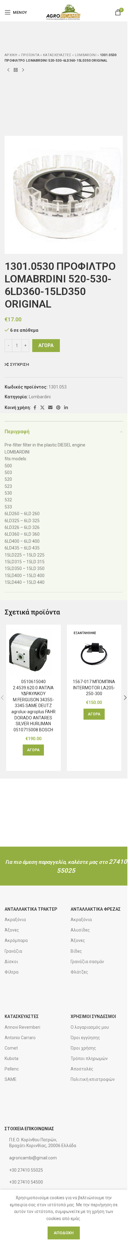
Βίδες (76, 951)
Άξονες (12, 930)
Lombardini (85, 55)
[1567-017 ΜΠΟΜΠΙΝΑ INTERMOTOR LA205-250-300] (94, 652)
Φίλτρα (11, 972)
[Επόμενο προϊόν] (23, 70)
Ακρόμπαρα (16, 940)
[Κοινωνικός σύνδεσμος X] (42, 408)
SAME (11, 1079)
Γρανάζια (13, 951)
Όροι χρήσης (83, 1048)
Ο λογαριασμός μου (90, 1027)
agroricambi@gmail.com (33, 1157)
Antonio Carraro (20, 1037)
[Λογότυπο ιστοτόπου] (63, 12)
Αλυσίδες (80, 930)
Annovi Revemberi (22, 1027)
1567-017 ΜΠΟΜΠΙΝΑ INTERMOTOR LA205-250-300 (94, 687)
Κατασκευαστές (57, 55)
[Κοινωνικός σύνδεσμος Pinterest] (58, 408)
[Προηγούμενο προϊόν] (8, 70)
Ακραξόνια (15, 919)
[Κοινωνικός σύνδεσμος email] (50, 408)
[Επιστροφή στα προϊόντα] (15, 70)
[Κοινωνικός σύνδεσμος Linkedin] (66, 408)
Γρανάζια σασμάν (87, 961)
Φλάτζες (79, 972)
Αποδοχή (64, 1233)
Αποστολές (82, 1068)
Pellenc (12, 1068)
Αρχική (11, 55)
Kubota (11, 1058)
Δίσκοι (11, 961)
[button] (33, 750)
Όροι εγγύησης (85, 1037)
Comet (11, 1048)
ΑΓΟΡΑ (46, 345)
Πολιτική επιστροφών (93, 1079)
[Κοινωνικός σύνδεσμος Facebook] (34, 408)
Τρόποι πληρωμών (89, 1058)
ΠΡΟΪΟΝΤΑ (30, 55)
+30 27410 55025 (26, 1170)
